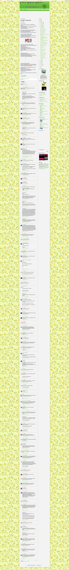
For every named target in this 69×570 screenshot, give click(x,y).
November (41, 23)
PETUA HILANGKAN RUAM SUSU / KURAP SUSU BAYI (43, 99)
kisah (42, 166)
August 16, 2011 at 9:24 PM (25, 414)
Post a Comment (23, 558)
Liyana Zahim (23, 455)
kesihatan (40, 165)
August (41, 26)
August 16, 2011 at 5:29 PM (25, 392)
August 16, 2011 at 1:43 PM (25, 314)
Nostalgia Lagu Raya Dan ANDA (43, 38)
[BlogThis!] (21, 21)
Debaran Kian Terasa (42, 41)
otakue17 (23, 406)
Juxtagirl (36, 565)
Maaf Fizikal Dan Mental (43, 29)
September (41, 25)
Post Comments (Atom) (26, 561)
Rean (22, 368)
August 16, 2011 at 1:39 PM (25, 309)
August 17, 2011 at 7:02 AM (25, 510)
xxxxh (23, 332)
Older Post (35, 560)
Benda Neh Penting (42, 47)
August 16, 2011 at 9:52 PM (25, 420)
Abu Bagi (23, 307)
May (41, 62)
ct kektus (23, 521)
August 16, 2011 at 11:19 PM (25, 475)
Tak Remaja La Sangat (42, 44)
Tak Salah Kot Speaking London (43, 43)
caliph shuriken (24, 482)
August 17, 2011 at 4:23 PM (25, 535)
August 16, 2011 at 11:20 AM (25, 216)
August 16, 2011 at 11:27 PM (25, 480)
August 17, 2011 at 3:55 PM (25, 530)
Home (21, 9)
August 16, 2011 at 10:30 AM (25, 110)
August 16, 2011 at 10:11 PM (25, 448)
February (41, 64)
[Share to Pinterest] (23, 21)
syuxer (23, 543)
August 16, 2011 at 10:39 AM (25, 124)
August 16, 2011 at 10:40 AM (25, 135)
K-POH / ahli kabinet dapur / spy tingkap (43, 124)
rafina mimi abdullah (24, 450)
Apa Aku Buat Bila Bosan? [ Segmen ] (43, 46)
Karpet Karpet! (42, 39)
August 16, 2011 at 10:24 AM (25, 89)
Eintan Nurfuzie (24, 87)
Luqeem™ (23, 107)
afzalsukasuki (41, 110)
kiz (22, 143)
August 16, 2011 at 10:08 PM (25, 436)
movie (39, 168)
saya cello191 (23, 281)
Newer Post (22, 560)
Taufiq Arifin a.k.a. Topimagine (25, 400)
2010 (40, 66)
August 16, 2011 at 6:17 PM (25, 398)
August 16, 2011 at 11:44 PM (25, 489)
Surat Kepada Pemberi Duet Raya (44, 40)
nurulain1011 (23, 504)
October (41, 24)
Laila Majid (23, 443)
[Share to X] (22, 21)
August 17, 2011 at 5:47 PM (25, 541)
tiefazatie (23, 487)
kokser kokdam (24, 242)
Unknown (23, 121)
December (41, 22)
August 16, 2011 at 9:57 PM (25, 427)
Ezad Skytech (23, 473)
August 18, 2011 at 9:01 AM (25, 551)
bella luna (23, 341)
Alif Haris (23, 271)
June (41, 61)
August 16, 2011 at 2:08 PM (25, 334)
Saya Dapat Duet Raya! (42, 30)
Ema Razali (23, 163)
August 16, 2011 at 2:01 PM (25, 323)
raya (46, 167)
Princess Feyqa (24, 537)
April (41, 63)
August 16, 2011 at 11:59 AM (25, 240)
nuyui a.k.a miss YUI (24, 238)
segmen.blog (43, 167)
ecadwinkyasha (24, 491)
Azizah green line (24, 438)
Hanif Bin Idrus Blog (42, 108)
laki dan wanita (46, 166)
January (41, 65)
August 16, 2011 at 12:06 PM (25, 257)
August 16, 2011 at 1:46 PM (25, 319)
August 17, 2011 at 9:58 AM (25, 519)
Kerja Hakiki (41, 95)
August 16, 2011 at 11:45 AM (25, 231)
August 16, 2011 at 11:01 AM (25, 179)
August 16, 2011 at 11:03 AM (25, 190)
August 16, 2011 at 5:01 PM (25, 382)
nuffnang (42, 168)
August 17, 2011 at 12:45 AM (25, 497)
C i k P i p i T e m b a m (25, 411)
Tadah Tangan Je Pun (42, 33)
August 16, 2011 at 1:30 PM (25, 305)
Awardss (25, 9)
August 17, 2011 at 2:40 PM (25, 523)
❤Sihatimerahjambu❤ (42, 118)
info (22, 79)
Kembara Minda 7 (42, 105)
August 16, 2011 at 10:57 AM (25, 175)
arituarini (23, 379)
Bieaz (22, 360)
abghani (23, 159)
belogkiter (23, 185)
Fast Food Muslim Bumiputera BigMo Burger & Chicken (43, 111)
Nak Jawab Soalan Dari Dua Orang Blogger (44, 34)
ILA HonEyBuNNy (24, 352)
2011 (40, 21)
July (41, 60)
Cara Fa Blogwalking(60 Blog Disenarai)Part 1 (43, 37)
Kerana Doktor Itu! (42, 32)
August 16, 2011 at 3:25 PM (25, 350)
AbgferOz (41, 113)
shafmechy (23, 117)
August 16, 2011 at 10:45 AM (25, 145)
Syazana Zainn (24, 298)
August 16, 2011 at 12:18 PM (25, 269)
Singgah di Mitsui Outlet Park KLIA (45, 119)
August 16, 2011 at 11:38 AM (25, 222)
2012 (40, 20)
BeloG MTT (23, 255)
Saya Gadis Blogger (42, 31)
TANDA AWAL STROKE (42, 108)
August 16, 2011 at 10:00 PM (25, 431)
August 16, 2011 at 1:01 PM (25, 279)
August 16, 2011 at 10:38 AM (25, 119)
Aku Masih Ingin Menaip (42, 93)
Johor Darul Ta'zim (42, 27)
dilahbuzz (23, 224)
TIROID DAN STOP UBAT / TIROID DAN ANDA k (44, 125)
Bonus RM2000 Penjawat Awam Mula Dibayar (44, 114)
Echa (22, 346)
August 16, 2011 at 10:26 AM (25, 99)
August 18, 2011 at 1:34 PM (25, 557)
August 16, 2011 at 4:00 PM (25, 366)
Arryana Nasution (24, 429)
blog (39, 164)
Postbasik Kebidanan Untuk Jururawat (43, 100)
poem (40, 167)
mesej (24, 79)
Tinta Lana (23, 460)
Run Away (23, 177)
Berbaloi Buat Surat (42, 28)
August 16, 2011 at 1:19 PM (25, 283)
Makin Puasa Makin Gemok (43, 42)
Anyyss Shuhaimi (24, 390)
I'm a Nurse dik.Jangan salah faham (44, 101)
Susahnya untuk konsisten (43, 94)
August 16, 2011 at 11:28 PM (25, 485)
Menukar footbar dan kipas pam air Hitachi (43, 106)
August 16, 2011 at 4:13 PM (25, 377)
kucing (44, 165)
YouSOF (23, 372)
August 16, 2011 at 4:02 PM (25, 370)
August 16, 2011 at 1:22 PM (25, 291)
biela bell (23, 137)
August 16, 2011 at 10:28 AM (25, 105)
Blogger (41, 565)
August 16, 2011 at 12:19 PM (25, 274)
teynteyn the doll (24, 316)
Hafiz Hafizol (23, 112)
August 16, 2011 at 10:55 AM (25, 161)
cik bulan (23, 433)
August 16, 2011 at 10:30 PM (25, 458)
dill (22, 394)
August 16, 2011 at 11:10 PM (25, 471)
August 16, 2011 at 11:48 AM (25, 236)
